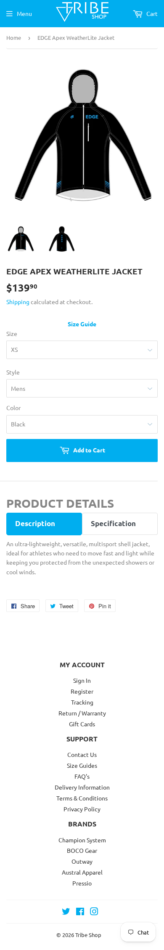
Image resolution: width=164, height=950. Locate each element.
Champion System (82, 840)
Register (82, 691)
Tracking (82, 702)
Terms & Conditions (82, 798)
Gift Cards (82, 724)
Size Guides (82, 765)
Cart (151, 13)
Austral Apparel (82, 872)
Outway (82, 861)
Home (13, 37)
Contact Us (82, 754)
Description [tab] (35, 523)
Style (13, 372)
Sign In (82, 680)
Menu (24, 13)
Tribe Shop (88, 934)
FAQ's (82, 776)
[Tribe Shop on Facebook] (80, 912)
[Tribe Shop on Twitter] (66, 912)
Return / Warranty (82, 713)
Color (13, 407)
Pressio (82, 883)
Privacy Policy (82, 809)
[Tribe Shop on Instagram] (94, 912)
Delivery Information (82, 787)
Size (11, 333)
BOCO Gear (82, 850)
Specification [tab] (113, 523)
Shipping (17, 301)
